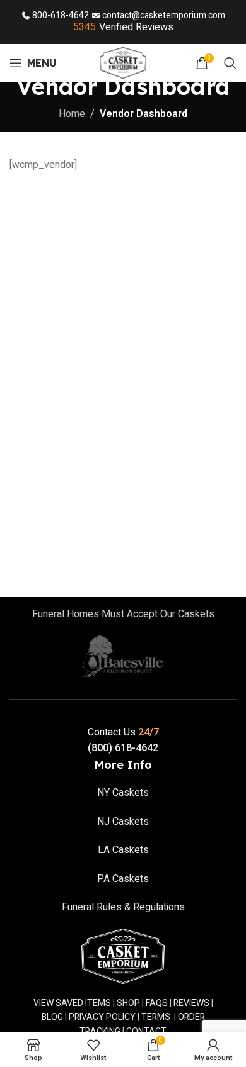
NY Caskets (123, 792)
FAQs (157, 1003)
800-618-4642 (60, 15)
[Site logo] (123, 62)
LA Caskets (123, 850)
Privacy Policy (102, 1017)
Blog (52, 1017)
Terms (155, 1017)
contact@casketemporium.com (163, 15)
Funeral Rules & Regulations (123, 907)
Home (72, 113)
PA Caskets (123, 878)
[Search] (230, 62)
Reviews (191, 1003)
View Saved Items (72, 1003)
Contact (146, 1031)
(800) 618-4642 (123, 748)
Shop (128, 1003)
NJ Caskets (123, 821)
